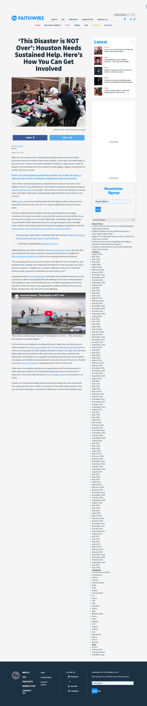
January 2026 (97, 272)
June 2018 (96, 508)
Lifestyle (95, 606)
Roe (93, 632)
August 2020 (97, 441)
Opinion (96, 25)
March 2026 (97, 267)
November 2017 (98, 526)
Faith (67, 25)
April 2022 (96, 389)
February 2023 (98, 363)
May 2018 (96, 511)
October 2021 (97, 404)
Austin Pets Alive (70, 347)
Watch (54, 19)
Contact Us (103, 19)
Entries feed (97, 650)
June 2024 (96, 322)
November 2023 (98, 340)
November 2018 (98, 495)
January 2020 (97, 459)
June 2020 (96, 446)
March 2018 (97, 516)
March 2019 (97, 485)
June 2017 (96, 539)
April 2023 (96, 358)
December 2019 (98, 461)
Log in (94, 647)
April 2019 (96, 482)
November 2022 (98, 371)
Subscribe (98, 209)
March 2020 (97, 454)
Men (94, 611)
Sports (94, 637)
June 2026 (96, 259)
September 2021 (98, 407)
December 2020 (98, 430)
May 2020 (96, 448)
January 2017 (97, 552)
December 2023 (98, 337)
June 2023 (96, 353)
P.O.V (94, 624)
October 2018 (97, 498)
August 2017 (97, 534)
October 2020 (97, 435)
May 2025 (96, 293)
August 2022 (97, 378)
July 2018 (96, 505)
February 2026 (98, 270)
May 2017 (96, 542)
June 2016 (96, 568)
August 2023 (97, 347)
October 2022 (97, 373)
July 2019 (96, 474)
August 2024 (97, 316)
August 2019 (97, 472)
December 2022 (98, 368)
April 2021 (96, 420)
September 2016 (98, 562)
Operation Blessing (36, 276)
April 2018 (96, 513)
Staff (43, 672)
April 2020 (96, 451)
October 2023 (97, 342)
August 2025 (97, 285)
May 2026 (96, 262)
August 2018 (97, 503)
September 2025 (98, 283)
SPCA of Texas (53, 347)
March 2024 (97, 329)
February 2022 (98, 394)
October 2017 (97, 529)
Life (86, 25)
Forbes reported (36, 347)
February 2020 (98, 456)
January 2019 (97, 490)
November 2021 (98, 402)
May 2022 (96, 386)
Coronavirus (97, 575)
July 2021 (96, 412)
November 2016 (98, 557)
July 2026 (96, 257)
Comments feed (98, 652)
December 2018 (98, 492)
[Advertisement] (113, 126)
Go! (63, 19)
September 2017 (98, 531)
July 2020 (96, 443)
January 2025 (97, 303)
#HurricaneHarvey (24, 238)
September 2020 (98, 438)
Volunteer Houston (38, 229)
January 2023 (97, 366)
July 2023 (96, 350)
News (37, 25)
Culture (95, 580)
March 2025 (97, 298)
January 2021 (97, 428)
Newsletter (87, 19)
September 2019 (98, 469)
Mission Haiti (97, 614)
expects (20, 201)
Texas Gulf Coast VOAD (61, 229)
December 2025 (98, 275)
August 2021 (97, 410)
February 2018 (98, 518)
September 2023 (98, 345)
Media (94, 609)
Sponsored (96, 634)
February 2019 (98, 487)
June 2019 (96, 477)
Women (95, 642)
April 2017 (96, 544)
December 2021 (98, 399)
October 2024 (97, 311)
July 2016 (96, 565)
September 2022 (98, 376)
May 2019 (96, 480)
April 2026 (96, 265)
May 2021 (96, 417)
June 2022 (96, 384)
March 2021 (97, 423)
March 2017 (97, 547)
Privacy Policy (46, 677)
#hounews (80, 235)
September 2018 (98, 500)
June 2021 (96, 415)
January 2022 (97, 397)
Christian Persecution (101, 572)
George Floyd (97, 593)
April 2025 (96, 296)
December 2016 (98, 555)
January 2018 (97, 521)
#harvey (71, 235)
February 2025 (98, 301)
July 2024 (96, 319)
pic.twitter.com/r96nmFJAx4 (46, 238)
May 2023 (96, 355)
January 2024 (97, 334)
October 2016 (97, 560)
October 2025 (97, 280)
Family (94, 590)
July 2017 (96, 536)
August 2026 (97, 254)
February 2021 (98, 425)
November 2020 (98, 433)
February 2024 (98, 332)
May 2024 (96, 324)
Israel (77, 25)
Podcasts (73, 19)
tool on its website (29, 363)
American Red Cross (20, 229)
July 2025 (96, 288)
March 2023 (97, 360)
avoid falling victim (57, 375)
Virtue (94, 640)
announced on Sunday (61, 250)
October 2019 (97, 467)
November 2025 (98, 277)
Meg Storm (18, 146)
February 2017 (98, 549)
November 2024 (98, 309)
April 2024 (96, 327)
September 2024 (98, 314)
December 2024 (98, 306)
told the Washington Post (22, 190)
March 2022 (97, 391)
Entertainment (98, 583)
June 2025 (96, 290)
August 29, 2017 (50, 244)
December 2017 (98, 524)
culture (95, 577)
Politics (108, 25)
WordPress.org (98, 655)
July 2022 (96, 381)
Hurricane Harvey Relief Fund (25, 256)
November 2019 (98, 464)
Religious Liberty (52, 25)
